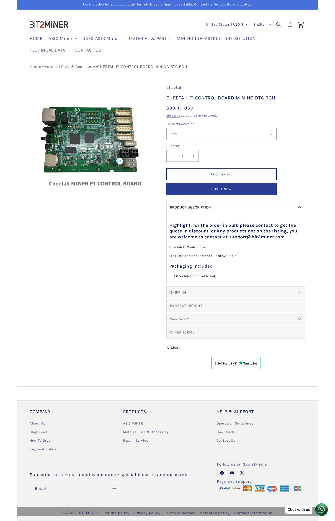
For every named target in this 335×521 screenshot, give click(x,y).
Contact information (253, 513)
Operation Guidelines (234, 423)
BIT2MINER (88, 513)
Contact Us (225, 440)
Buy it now (221, 189)
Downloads (225, 432)
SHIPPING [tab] (178, 292)
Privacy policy (147, 513)
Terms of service (180, 513)
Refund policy (116, 513)
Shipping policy (215, 513)
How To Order (41, 440)
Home (35, 66)
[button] (62, 38)
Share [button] (176, 348)
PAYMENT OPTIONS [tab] (186, 305)
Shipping (173, 115)
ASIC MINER (133, 423)
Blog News (39, 432)
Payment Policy (43, 449)
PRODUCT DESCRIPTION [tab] (190, 207)
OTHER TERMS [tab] (182, 332)
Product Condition (180, 124)
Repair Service (135, 440)
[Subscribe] (114, 489)
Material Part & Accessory (69, 66)
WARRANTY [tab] (179, 319)
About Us (37, 423)
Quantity (173, 146)
